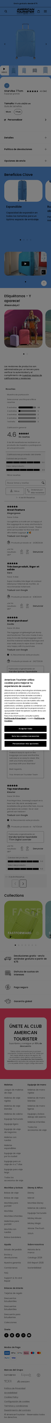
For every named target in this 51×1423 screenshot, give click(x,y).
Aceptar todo (25, 728)
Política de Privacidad (15, 718)
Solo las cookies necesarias (25, 736)
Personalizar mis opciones (26, 743)
